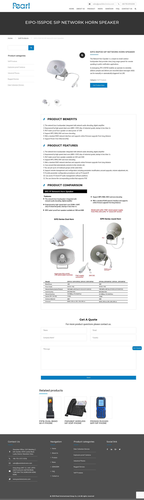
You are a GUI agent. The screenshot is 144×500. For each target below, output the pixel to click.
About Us (80, 9)
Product (91, 9)
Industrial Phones (13, 73)
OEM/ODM (109, 9)
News (100, 9)
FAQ (117, 9)
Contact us (127, 9)
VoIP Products (23, 38)
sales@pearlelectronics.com (103, 4)
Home (71, 9)
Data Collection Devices (16, 85)
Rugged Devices (13, 79)
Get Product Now (98, 85)
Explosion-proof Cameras (16, 67)
